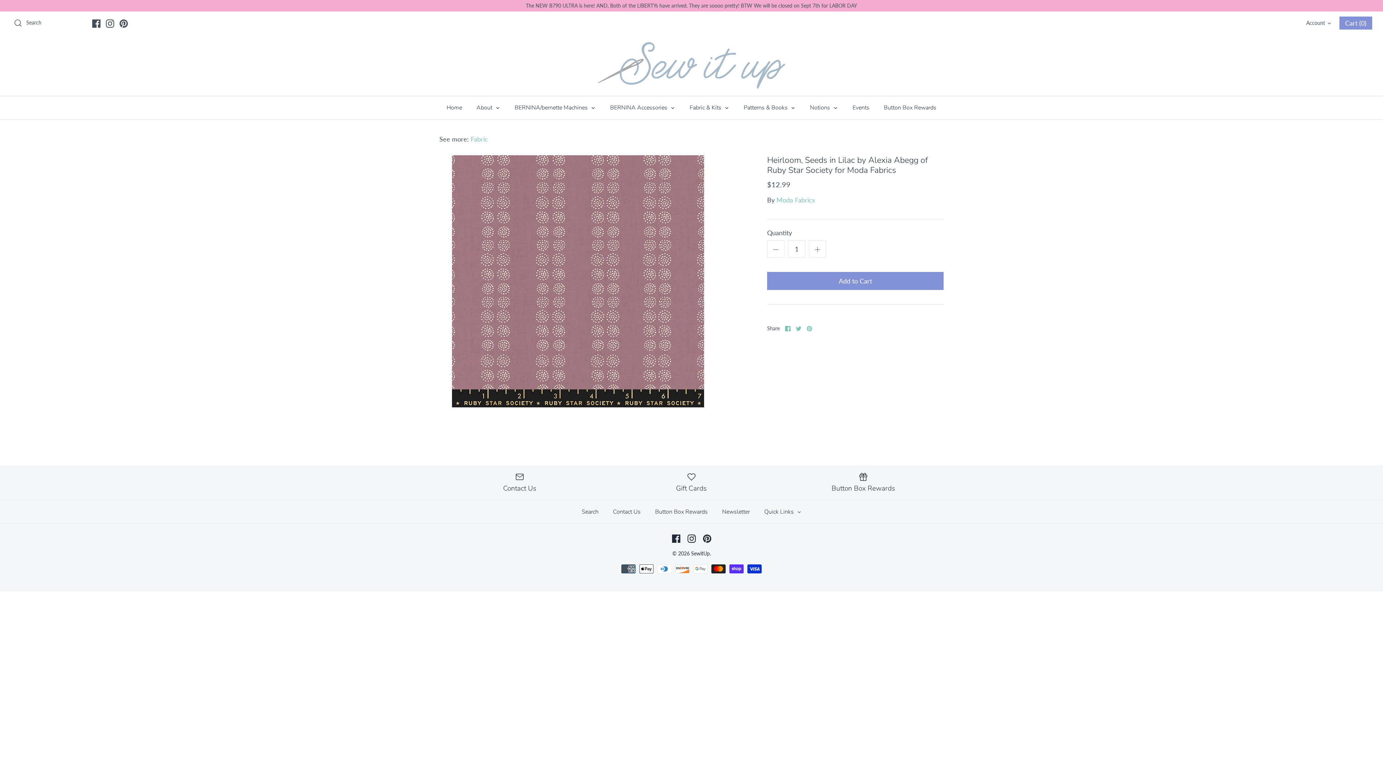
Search (590, 512)
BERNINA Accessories (639, 108)
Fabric (479, 139)
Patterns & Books (766, 108)
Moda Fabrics (795, 200)
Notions (821, 108)
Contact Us (627, 512)
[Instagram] (110, 23)
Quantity (779, 233)
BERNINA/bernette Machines (552, 108)
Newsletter (736, 512)
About (485, 108)
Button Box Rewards (910, 108)
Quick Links (779, 512)
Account (1315, 23)
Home (454, 108)
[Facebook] (96, 23)
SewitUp (700, 553)
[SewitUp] (691, 65)
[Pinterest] (124, 23)
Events (860, 108)
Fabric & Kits (706, 108)
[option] (578, 281)
